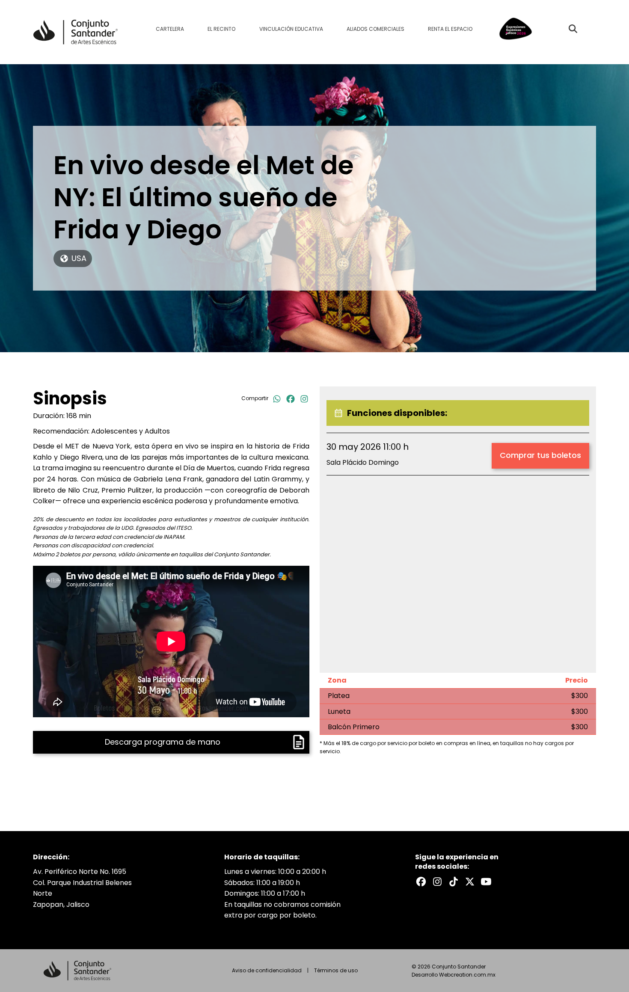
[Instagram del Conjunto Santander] (437, 882)
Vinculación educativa (291, 29)
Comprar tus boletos (540, 455)
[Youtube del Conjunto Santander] (486, 882)
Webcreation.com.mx (467, 974)
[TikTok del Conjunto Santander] (454, 882)
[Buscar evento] (572, 28)
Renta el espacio (450, 29)
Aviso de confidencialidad (267, 970)
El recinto (221, 29)
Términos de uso (336, 970)
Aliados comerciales (375, 29)
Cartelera (170, 29)
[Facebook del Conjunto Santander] (421, 882)
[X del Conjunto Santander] (470, 882)
